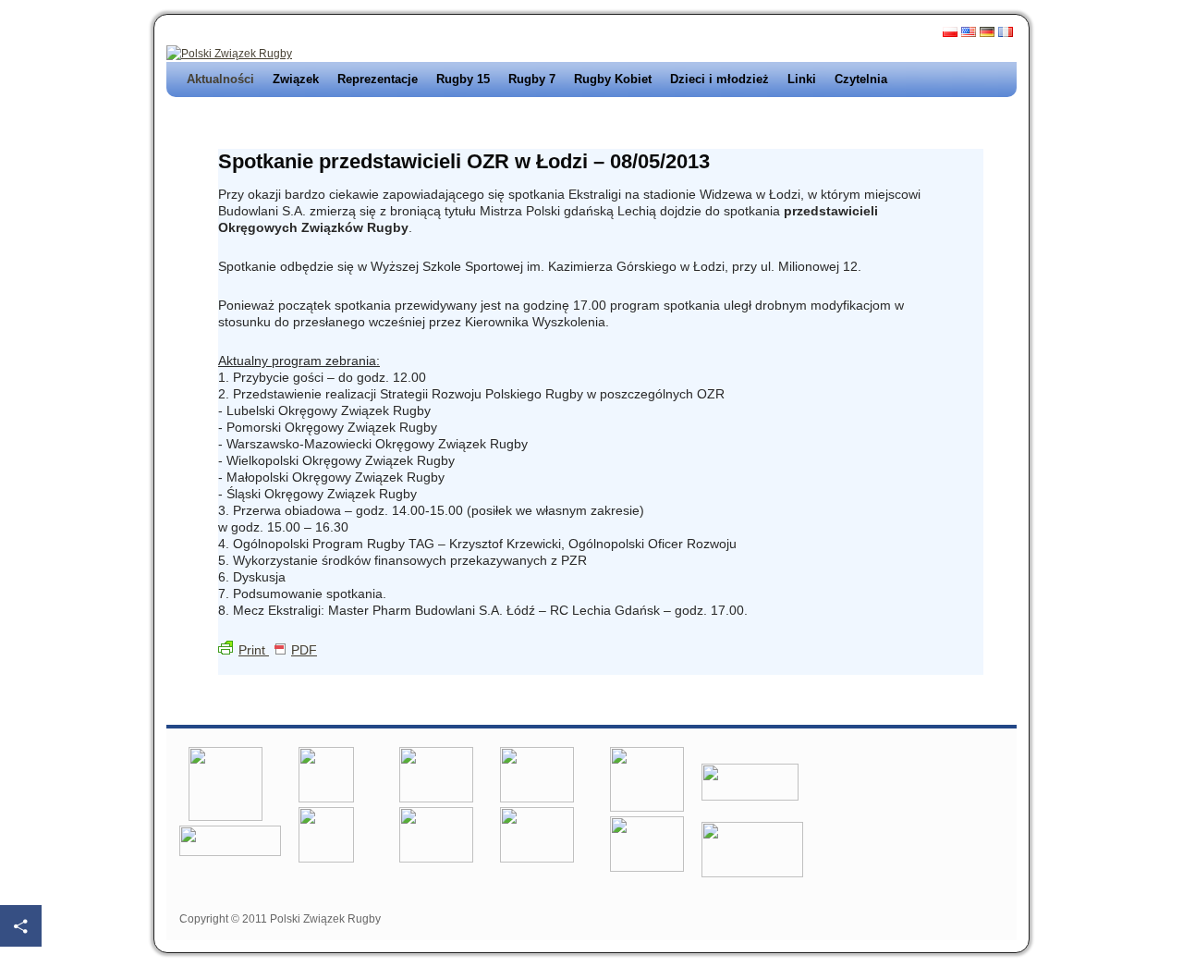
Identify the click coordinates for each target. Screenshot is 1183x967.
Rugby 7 (531, 79)
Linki (801, 79)
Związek (296, 79)
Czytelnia (861, 79)
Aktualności (220, 79)
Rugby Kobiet (613, 79)
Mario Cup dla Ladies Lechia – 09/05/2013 (857, 123)
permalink (315, 666)
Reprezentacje (377, 79)
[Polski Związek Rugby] (229, 53)
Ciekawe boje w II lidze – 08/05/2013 (328, 123)
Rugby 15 (463, 79)
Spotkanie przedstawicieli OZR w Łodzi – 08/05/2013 (464, 161)
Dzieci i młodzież (719, 79)
